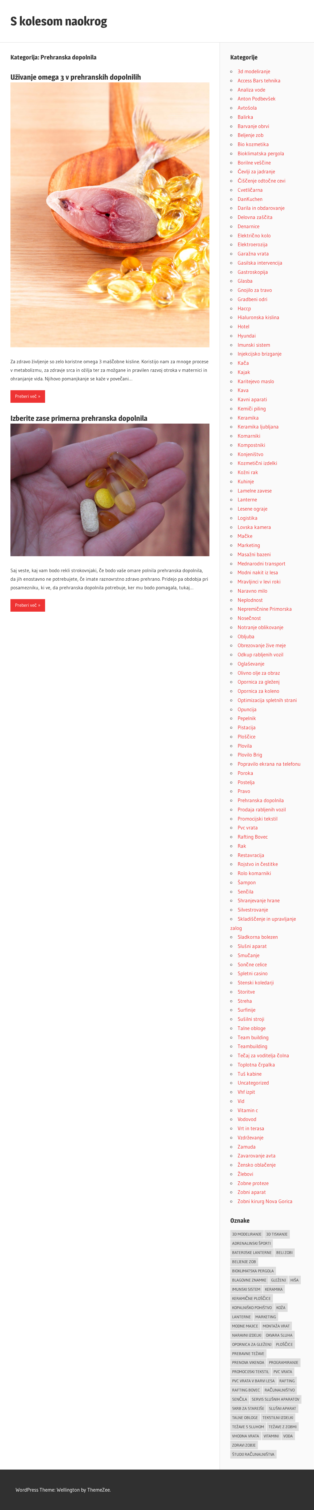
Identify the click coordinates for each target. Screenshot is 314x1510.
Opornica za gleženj (259, 681)
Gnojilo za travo (255, 290)
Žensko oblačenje (257, 1164)
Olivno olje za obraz (259, 673)
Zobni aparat (252, 1192)
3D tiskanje (277, 1234)
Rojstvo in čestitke (258, 864)
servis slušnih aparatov (275, 1399)
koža (280, 1307)
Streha (245, 1001)
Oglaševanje (251, 663)
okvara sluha (279, 1335)
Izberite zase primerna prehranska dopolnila (78, 418)
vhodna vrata (245, 1435)
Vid (241, 1101)
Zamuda (247, 1146)
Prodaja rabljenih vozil (262, 809)
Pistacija (247, 727)
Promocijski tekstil (258, 818)
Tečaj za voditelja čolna (263, 1055)
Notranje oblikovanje (260, 627)
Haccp (244, 308)
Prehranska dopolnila (261, 800)
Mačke (245, 536)
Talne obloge (252, 1028)
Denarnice (248, 226)
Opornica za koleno (258, 691)
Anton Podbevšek (257, 98)
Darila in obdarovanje (261, 208)
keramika (274, 1289)
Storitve (246, 991)
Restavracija (251, 855)
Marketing (249, 545)
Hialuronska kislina (258, 317)
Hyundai (247, 335)
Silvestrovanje (253, 909)
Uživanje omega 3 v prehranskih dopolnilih (75, 77)
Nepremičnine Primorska (265, 609)
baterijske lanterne (252, 1252)
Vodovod (247, 1119)
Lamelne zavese (255, 490)
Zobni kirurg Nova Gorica (265, 1201)
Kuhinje (246, 481)
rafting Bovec (246, 1389)
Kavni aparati (252, 399)
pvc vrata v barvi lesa (253, 1380)
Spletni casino (253, 973)
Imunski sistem (254, 345)
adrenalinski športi (251, 1243)
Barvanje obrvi (253, 126)
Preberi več (26, 396)
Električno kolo (254, 235)
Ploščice (246, 736)
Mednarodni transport (261, 563)
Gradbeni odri (252, 299)
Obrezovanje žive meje (262, 645)
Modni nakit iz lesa (258, 572)
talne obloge (245, 1417)
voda (288, 1435)
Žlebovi (245, 1174)
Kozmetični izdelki (257, 463)
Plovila (245, 745)
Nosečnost (249, 618)
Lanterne (247, 499)
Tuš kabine (250, 1073)
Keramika (248, 417)
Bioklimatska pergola (261, 153)
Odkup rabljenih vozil (260, 654)
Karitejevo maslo (256, 381)
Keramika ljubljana (258, 426)
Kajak (244, 372)
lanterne (241, 1316)
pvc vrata (283, 1371)
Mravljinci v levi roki (259, 581)
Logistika (248, 518)
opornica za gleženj (251, 1344)
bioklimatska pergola (253, 1270)
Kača (243, 363)
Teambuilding (252, 1046)
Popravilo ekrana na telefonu (269, 764)
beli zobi (284, 1252)
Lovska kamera (254, 527)
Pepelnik (247, 718)
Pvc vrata (248, 827)
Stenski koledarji (256, 982)
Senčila (246, 891)
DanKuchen (250, 199)
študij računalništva (253, 1454)
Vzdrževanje (250, 1137)
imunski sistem (246, 1289)
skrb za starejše (248, 1408)
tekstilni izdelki (277, 1417)
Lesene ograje (252, 508)
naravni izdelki (246, 1335)
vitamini (271, 1435)
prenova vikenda (248, 1362)
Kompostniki (251, 445)
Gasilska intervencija (260, 262)
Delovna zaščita (255, 217)
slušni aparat (282, 1408)
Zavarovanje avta (257, 1155)
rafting (287, 1380)
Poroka (245, 773)
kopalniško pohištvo (252, 1307)
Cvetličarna (250, 190)
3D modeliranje (247, 1234)
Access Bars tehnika (259, 80)
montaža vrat (276, 1325)
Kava (243, 390)
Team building (253, 1037)
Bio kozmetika (253, 144)
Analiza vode (251, 89)
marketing (265, 1316)
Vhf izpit (246, 1092)
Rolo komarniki (254, 873)
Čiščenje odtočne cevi (261, 180)
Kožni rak (248, 472)
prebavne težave (248, 1353)
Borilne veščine (254, 162)
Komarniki (249, 435)
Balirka (245, 117)
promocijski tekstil (250, 1371)
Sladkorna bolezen (258, 937)
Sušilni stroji (251, 1019)
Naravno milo (252, 590)
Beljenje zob (250, 135)
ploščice (284, 1344)
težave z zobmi (283, 1426)
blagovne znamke (249, 1280)
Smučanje (248, 955)
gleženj (278, 1280)
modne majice (245, 1325)
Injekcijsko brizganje (259, 353)
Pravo (244, 791)
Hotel (243, 326)
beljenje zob (244, 1261)
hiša (294, 1280)
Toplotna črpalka (256, 1064)
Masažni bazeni (254, 554)
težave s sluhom (248, 1426)
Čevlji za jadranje (256, 171)
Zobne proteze (253, 1183)
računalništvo (280, 1389)
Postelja (246, 782)
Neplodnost (250, 600)
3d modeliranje (254, 71)
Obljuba (246, 636)
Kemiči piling (252, 408)
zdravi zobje (244, 1445)
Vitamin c (248, 1110)
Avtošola (247, 107)
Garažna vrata (253, 253)
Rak (242, 846)
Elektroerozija (253, 244)
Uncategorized (253, 1082)
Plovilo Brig (250, 754)
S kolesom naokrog (58, 20)
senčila (239, 1399)
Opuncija (247, 709)
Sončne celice (252, 964)
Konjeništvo (250, 454)
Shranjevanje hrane (259, 900)
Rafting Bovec (253, 836)
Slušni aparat (252, 946)
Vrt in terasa (251, 1128)
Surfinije (246, 1009)
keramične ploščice (251, 1298)
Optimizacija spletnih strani (267, 700)
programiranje (283, 1362)
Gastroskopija (253, 272)
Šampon (247, 882)
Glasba (245, 280)
